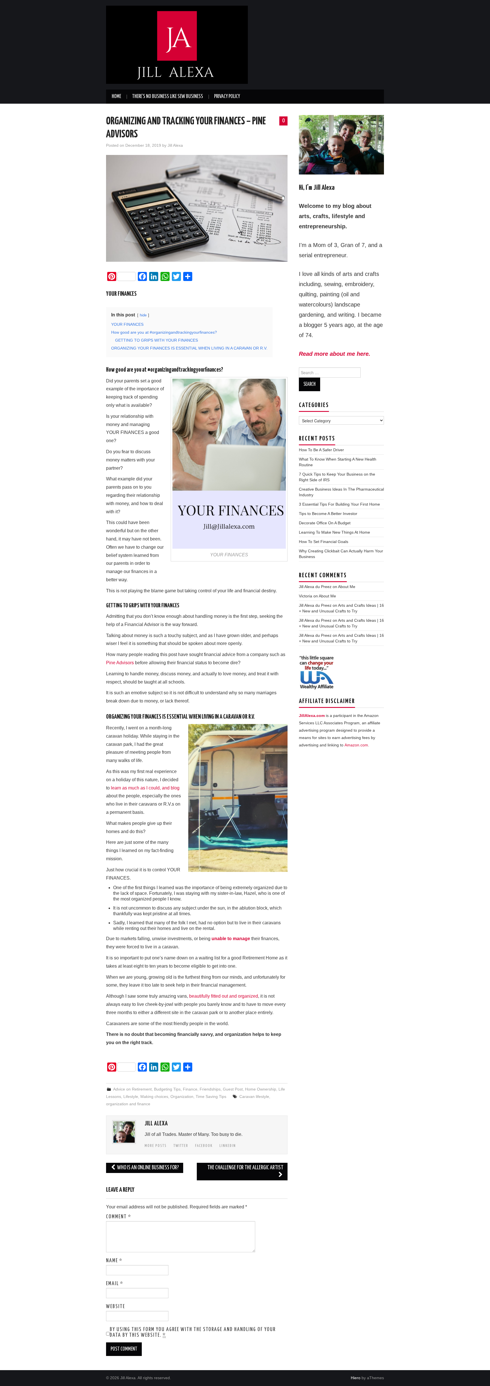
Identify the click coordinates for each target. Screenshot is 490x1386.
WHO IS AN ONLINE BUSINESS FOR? (147, 1167)
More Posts (156, 1146)
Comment (118, 1216)
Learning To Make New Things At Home (334, 532)
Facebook (204, 1146)
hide (143, 315)
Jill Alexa (175, 145)
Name (114, 1260)
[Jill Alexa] (177, 44)
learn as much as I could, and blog (145, 787)
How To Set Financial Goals (323, 541)
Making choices (154, 1096)
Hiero (355, 1378)
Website (115, 1306)
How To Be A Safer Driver (321, 450)
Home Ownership (260, 1089)
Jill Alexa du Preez (315, 586)
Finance (190, 1089)
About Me (346, 586)
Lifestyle (130, 1096)
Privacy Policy (227, 96)
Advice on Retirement (132, 1089)
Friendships (210, 1089)
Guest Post (233, 1089)
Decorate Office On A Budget (324, 523)
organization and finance (128, 1104)
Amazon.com (356, 745)
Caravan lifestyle (254, 1096)
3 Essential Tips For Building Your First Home (339, 504)
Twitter (181, 1146)
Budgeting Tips (167, 1089)
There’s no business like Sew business (167, 96)
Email (114, 1283)
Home (116, 96)
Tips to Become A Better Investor (328, 513)
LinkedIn (227, 1146)
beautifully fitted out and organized (223, 996)
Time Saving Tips (211, 1096)
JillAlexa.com (312, 715)
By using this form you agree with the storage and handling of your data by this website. (193, 1332)
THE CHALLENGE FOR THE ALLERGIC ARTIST (245, 1167)
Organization (181, 1096)
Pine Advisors (120, 662)
